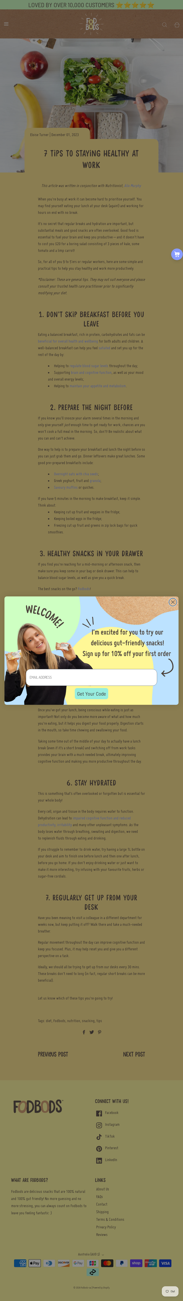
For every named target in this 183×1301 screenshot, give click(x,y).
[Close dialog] (173, 602)
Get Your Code (91, 693)
